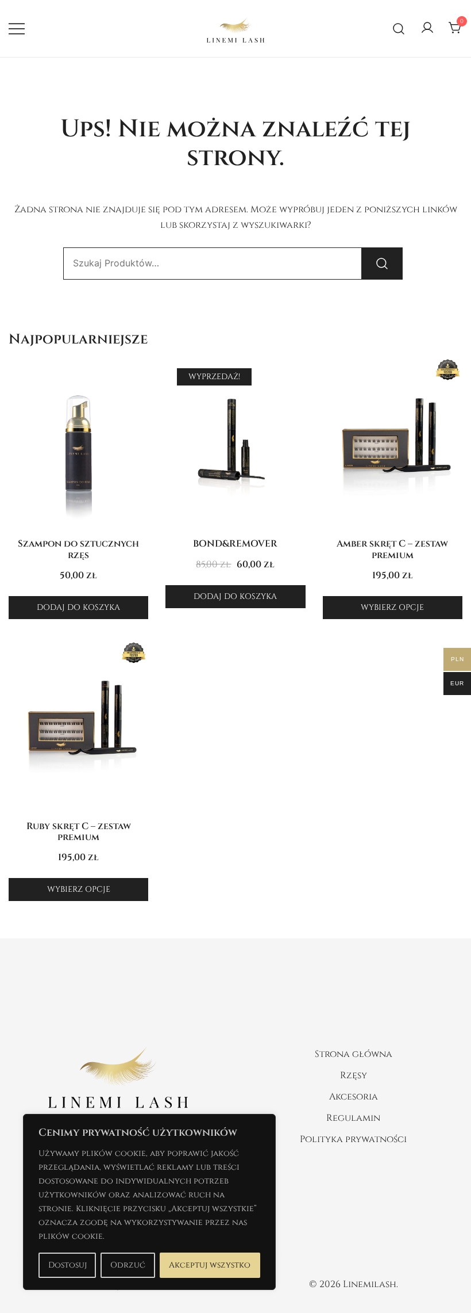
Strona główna (353, 1054)
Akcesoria (353, 1096)
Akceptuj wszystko (209, 1264)
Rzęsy (353, 1075)
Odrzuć (127, 1264)
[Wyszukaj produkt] (382, 263)
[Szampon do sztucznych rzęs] (78, 444)
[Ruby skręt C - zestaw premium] (78, 726)
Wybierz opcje (392, 607)
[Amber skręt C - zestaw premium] (392, 444)
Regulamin (353, 1118)
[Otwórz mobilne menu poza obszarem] (17, 28)
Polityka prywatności (353, 1139)
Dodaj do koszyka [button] (78, 607)
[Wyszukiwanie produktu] (399, 28)
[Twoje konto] (427, 28)
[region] (149, 1202)
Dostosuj (67, 1264)
